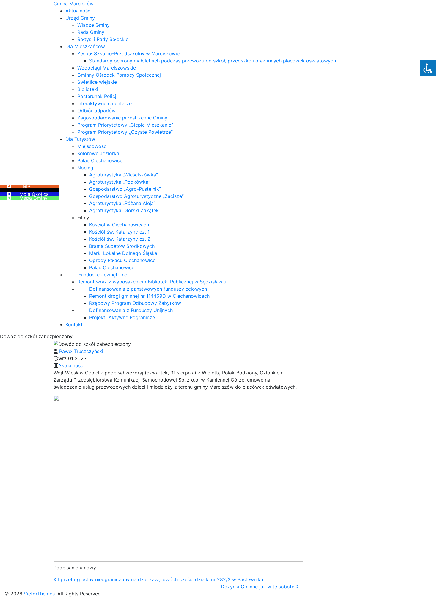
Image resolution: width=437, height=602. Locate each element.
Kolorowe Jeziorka (98, 153)
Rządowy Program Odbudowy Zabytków (135, 303)
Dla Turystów (80, 139)
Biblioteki (87, 89)
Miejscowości (92, 146)
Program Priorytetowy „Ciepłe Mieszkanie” (125, 125)
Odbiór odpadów (96, 111)
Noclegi (86, 168)
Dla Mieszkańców (85, 46)
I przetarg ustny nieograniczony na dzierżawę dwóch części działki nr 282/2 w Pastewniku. (160, 579)
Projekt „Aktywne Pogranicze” (123, 317)
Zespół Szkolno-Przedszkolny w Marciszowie (128, 53)
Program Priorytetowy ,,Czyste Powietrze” (125, 132)
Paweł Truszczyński (81, 351)
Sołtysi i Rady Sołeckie (102, 39)
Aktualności (78, 11)
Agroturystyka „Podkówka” (119, 182)
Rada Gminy (90, 32)
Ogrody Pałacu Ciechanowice (122, 260)
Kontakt (74, 324)
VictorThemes (38, 594)
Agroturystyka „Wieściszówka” (123, 175)
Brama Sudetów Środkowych (122, 246)
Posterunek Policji (97, 96)
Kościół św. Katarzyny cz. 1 (119, 232)
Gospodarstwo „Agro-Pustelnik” (125, 189)
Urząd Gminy (80, 18)
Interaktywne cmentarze (104, 103)
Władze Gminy (93, 25)
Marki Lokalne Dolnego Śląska (123, 253)
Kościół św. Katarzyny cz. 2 (119, 239)
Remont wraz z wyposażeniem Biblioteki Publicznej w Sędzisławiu (151, 282)
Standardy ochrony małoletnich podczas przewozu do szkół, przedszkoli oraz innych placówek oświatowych (212, 61)
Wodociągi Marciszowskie (106, 68)
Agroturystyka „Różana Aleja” (122, 203)
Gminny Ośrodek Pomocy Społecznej (119, 75)
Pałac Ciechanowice (99, 160)
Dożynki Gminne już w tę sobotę (258, 587)
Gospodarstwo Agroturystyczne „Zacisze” (136, 196)
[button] (18, 183)
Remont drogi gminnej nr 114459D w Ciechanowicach (149, 296)
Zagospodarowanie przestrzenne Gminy (122, 118)
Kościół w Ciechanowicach (119, 225)
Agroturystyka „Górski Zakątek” (125, 210)
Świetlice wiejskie (97, 82)
